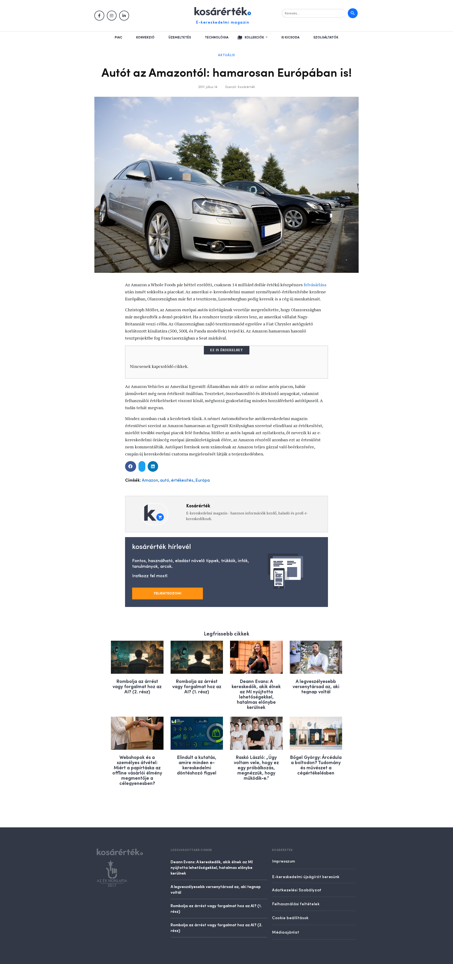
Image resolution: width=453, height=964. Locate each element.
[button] (130, 466)
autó (164, 480)
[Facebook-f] (99, 16)
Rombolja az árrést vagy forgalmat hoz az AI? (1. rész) (196, 686)
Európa (202, 480)
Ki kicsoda (290, 37)
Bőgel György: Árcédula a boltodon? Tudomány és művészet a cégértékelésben (316, 765)
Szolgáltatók (325, 37)
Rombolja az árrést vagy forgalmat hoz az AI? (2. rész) (137, 686)
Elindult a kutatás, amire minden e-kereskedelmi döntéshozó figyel (196, 765)
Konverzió (145, 37)
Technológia (216, 37)
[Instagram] (112, 16)
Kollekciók (254, 37)
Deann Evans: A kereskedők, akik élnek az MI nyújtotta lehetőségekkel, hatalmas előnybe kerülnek (256, 694)
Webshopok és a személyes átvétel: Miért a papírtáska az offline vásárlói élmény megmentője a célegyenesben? (137, 770)
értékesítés (182, 480)
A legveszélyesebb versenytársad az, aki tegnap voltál (316, 686)
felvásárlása (315, 284)
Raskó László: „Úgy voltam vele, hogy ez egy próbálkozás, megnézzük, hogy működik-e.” (256, 767)
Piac (118, 37)
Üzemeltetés (179, 37)
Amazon (150, 480)
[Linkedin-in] (124, 16)
